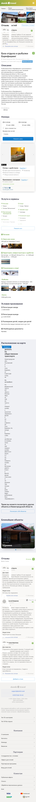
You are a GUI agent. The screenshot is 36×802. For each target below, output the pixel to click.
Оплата (3, 781)
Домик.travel (8, 3)
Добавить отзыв (18, 679)
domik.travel (18, 687)
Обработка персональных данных (11, 785)
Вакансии (4, 746)
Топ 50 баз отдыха (6, 721)
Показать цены (18, 139)
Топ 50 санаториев (7, 717)
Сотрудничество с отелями (9, 756)
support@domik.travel (18, 691)
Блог (2, 789)
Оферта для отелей (7, 760)
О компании (5, 734)
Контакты (4, 738)
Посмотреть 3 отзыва (28, 25)
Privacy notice (31, 600)
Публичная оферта (7, 777)
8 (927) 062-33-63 (18, 695)
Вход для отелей (6, 767)
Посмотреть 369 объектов (18, 511)
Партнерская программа (8, 763)
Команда (4, 742)
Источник (30, 46)
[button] (2, 154)
